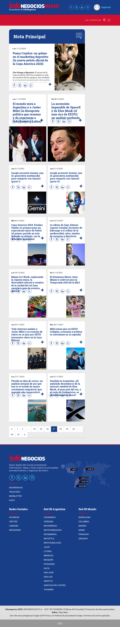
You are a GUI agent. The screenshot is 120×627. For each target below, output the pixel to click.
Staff (12, 500)
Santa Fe (48, 581)
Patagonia (49, 564)
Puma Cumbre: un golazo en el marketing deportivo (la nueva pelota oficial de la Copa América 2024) (30, 58)
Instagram (14, 530)
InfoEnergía (50, 526)
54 (34, 429)
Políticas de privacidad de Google (68, 616)
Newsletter (15, 496)
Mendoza (48, 555)
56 (47, 429)
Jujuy (47, 547)
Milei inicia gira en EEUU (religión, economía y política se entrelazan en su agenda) (66, 331)
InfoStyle (49, 538)
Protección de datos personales (99, 609)
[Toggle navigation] (109, 20)
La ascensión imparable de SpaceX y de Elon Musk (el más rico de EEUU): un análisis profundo (66, 111)
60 (73, 429)
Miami (82, 530)
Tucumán (48, 589)
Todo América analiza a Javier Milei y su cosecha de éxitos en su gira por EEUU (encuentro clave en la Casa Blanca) (26, 334)
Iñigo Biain (63, 612)
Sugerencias (16, 487)
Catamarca (50, 517)
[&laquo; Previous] (11, 429)
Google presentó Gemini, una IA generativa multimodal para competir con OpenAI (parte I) (27, 177)
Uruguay (83, 538)
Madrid (82, 526)
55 (41, 429)
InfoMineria (50, 534)
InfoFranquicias (52, 530)
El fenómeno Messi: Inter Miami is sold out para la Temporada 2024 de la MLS (65, 279)
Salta (46, 568)
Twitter (13, 521)
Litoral (48, 551)
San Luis (48, 577)
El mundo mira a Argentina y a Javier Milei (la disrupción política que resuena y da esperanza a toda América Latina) (27, 112)
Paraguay (84, 534)
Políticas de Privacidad (74, 609)
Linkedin (13, 526)
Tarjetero (14, 492)
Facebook (14, 517)
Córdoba (48, 521)
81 (18, 434)
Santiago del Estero (55, 585)
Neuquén (48, 560)
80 (12, 434)
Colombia (84, 521)
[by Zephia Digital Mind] (60, 623)
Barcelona (84, 517)
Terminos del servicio (92, 616)
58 (60, 429)
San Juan (48, 572)
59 (67, 429)
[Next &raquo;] (24, 434)
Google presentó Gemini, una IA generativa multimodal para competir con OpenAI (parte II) (66, 177)
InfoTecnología (52, 543)
